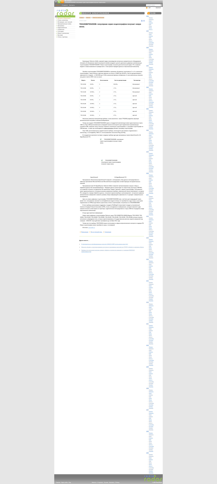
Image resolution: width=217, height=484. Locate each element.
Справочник (61, 29)
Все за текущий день (96, 232)
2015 (147, 237)
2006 (147, 431)
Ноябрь (151, 62)
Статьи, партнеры (63, 37)
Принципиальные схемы (64, 24)
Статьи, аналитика (63, 20)
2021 (147, 108)
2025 (147, 31)
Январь (151, 17)
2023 (147, 65)
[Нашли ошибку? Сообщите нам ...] (142, 20)
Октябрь (151, 44)
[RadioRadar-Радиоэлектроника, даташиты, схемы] (55, 1)
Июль (150, 27)
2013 (147, 280)
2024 (147, 47)
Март (150, 21)
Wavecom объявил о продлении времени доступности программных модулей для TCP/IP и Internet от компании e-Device (112, 247)
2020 (147, 130)
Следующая (108, 232)
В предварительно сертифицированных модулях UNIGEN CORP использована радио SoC (104, 244)
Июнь (150, 26)
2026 (147, 16)
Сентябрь (151, 42)
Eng (70, 482)
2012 (147, 302)
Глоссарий (60, 31)
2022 (147, 87)
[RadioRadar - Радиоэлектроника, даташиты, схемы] (65, 12)
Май (150, 24)
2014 (147, 259)
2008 (147, 388)
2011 (147, 324)
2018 (147, 173)
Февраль (151, 19)
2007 (147, 410)
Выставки (60, 35)
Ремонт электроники (63, 33)
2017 (147, 194)
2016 (147, 216)
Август (150, 29)
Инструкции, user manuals (65, 22)
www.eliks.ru (91, 227)
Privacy (117, 482)
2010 (147, 345)
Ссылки (106, 482)
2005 (147, 453)
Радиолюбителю (62, 27)
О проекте (65, 5)
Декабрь (151, 46)
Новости (58, 5)
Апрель (151, 22)
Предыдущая (84, 232)
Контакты (72, 5)
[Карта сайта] (59, 1)
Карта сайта (64, 482)
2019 (147, 151)
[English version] (62, 1)
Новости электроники (98, 17)
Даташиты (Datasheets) (64, 18)
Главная (81, 17)
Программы (61, 25)
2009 (147, 367)
